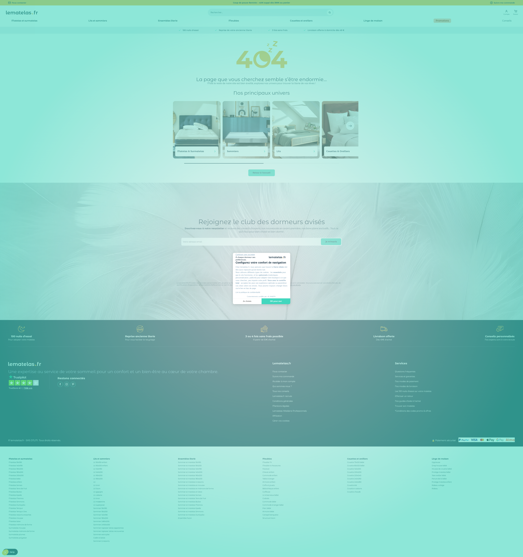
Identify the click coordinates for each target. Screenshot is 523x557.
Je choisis (247, 301)
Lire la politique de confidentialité (248, 292)
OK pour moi (276, 301)
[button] (5, 552)
